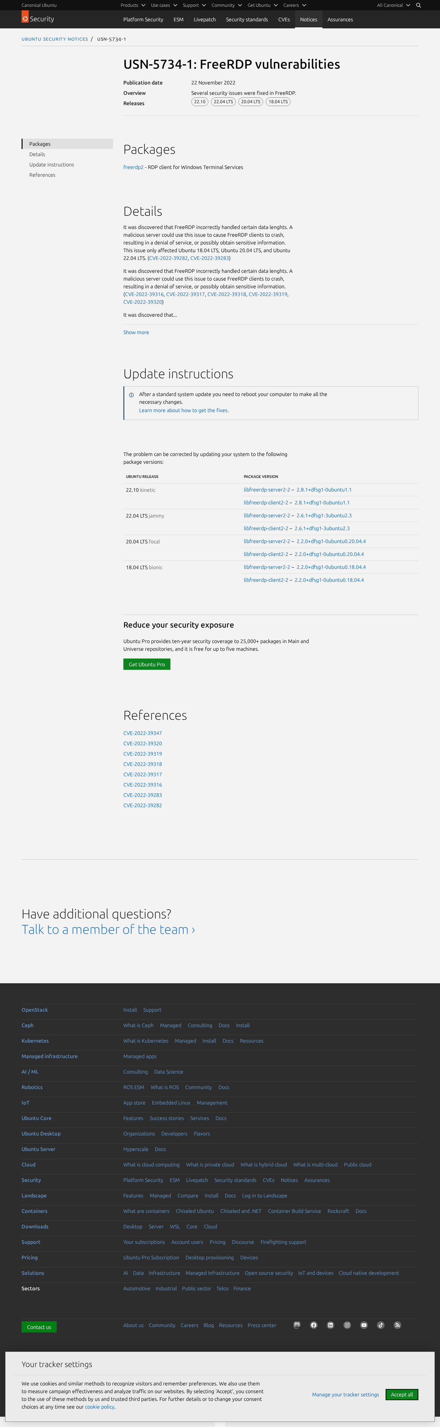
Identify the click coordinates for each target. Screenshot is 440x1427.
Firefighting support (283, 1242)
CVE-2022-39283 (209, 258)
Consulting (200, 1025)
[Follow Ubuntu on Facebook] (315, 1326)
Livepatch (205, 19)
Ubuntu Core (37, 1118)
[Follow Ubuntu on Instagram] (348, 1326)
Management (212, 1102)
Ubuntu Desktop (41, 1133)
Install (130, 1010)
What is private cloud (210, 1164)
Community (198, 1087)
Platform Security (143, 19)
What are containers (146, 1211)
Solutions (33, 1273)
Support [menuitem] (191, 5)
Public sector (196, 1288)
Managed (170, 1025)
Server (156, 1226)
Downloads (35, 1226)
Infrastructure (164, 1273)
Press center (262, 1325)
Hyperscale (135, 1149)
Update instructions (51, 164)
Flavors (202, 1133)
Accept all (402, 1394)
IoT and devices (315, 1273)
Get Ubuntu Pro (147, 664)
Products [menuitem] (129, 5)
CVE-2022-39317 (185, 294)
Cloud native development (369, 1273)
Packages (40, 144)
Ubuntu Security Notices (55, 39)
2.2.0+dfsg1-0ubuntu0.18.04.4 (331, 567)
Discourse (243, 1242)
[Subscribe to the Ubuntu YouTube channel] (365, 1326)
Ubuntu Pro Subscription (151, 1257)
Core (192, 1226)
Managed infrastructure (50, 1056)
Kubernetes (35, 1041)
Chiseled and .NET (241, 1211)
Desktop (132, 1226)
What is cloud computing (151, 1164)
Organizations (139, 1133)
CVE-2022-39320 (142, 302)
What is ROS (165, 1087)
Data (138, 1273)
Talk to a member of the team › (108, 929)
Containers (34, 1211)
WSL (175, 1226)
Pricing (217, 1242)
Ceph (27, 1025)
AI (125, 1273)
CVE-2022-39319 (268, 294)
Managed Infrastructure (213, 1273)
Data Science (168, 1072)
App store (134, 1102)
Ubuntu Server (38, 1149)
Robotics (32, 1087)
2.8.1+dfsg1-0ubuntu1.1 (324, 489)
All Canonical (390, 5)
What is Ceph (138, 1025)
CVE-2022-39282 (168, 258)
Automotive (136, 1288)
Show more (136, 332)
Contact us (39, 1327)
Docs (224, 1025)
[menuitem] (394, 5)
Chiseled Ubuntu (195, 1211)
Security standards (247, 19)
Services (199, 1118)
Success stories (167, 1118)
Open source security (269, 1273)
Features (133, 1118)
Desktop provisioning (210, 1257)
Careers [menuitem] (291, 5)
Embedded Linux (171, 1102)
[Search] (418, 5)
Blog (209, 1325)
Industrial (166, 1288)
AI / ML (30, 1072)
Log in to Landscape (264, 1195)
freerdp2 (133, 167)
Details (37, 154)
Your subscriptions (144, 1242)
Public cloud (357, 1164)
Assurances (340, 19)
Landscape (34, 1195)
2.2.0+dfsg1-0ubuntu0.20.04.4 (331, 541)
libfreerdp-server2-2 (267, 489)
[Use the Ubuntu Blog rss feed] (399, 1326)
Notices (308, 19)
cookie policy (99, 1407)
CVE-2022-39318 (226, 294)
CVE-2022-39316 (144, 294)
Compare (187, 1195)
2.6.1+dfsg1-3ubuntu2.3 (324, 515)
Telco (222, 1288)
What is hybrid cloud (264, 1164)
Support (152, 1010)
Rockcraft (338, 1211)
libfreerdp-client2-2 (266, 502)
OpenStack (35, 1010)
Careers (189, 1325)
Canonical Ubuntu (39, 5)
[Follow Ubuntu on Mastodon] (298, 1326)
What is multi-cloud (315, 1164)
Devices (249, 1257)
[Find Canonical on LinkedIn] (332, 1326)
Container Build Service (294, 1211)
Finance (242, 1288)
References (42, 175)
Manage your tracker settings (345, 1394)
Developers (174, 1133)
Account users (187, 1242)
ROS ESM (133, 1087)
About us (133, 1325)
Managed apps (140, 1056)
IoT (25, 1102)
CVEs (284, 19)
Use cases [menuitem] (160, 5)
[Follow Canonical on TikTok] (382, 1326)
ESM (179, 19)
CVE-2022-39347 (142, 733)
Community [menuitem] (223, 5)
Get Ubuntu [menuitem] (259, 5)
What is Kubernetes (145, 1041)
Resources (251, 1041)
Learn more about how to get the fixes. (184, 410)
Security (31, 1180)
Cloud (28, 1164)
